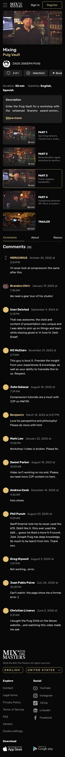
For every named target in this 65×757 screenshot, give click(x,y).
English (12, 670)
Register (52, 5)
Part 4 (43, 197)
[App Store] (17, 748)
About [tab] (35, 237)
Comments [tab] (10, 237)
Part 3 (43, 175)
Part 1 (42, 132)
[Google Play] (47, 748)
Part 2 (43, 153)
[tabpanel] (32, 440)
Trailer (44, 221)
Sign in (35, 5)
